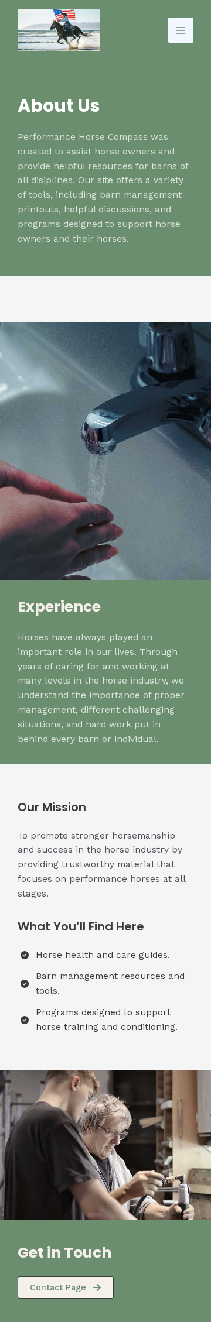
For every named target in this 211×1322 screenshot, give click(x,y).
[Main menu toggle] (180, 30)
